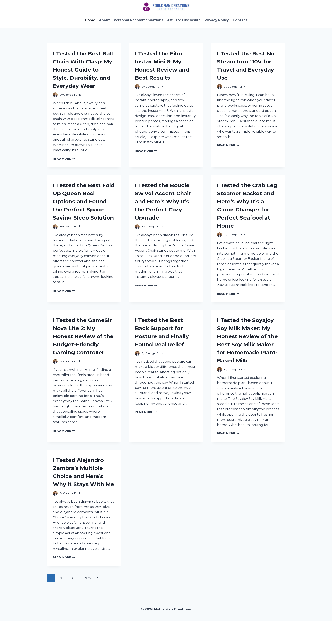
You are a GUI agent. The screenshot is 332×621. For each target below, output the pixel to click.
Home (90, 20)
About (104, 20)
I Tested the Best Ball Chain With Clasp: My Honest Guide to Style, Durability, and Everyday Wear (83, 69)
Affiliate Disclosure (184, 20)
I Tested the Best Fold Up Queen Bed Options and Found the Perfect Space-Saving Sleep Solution (84, 201)
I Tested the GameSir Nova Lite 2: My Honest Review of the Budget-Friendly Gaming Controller (83, 336)
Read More (64, 158)
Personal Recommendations (138, 20)
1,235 (87, 578)
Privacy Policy (217, 20)
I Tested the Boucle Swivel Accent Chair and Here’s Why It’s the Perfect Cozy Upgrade (163, 201)
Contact (240, 20)
